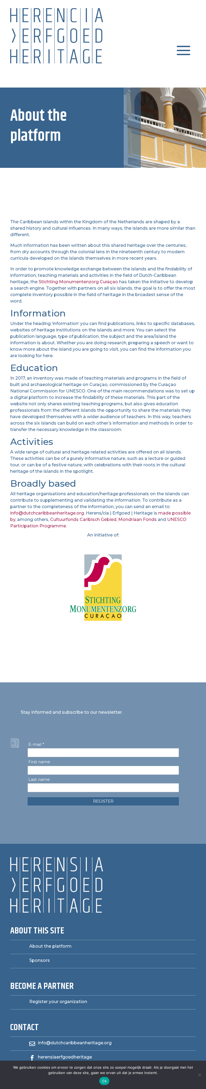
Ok (104, 1081)
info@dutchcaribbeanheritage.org (47, 513)
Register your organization (58, 1001)
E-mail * (36, 744)
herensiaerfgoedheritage (65, 1057)
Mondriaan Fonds (137, 519)
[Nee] (199, 1074)
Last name (39, 779)
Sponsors (39, 960)
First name (39, 761)
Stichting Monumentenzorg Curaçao (78, 281)
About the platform (50, 946)
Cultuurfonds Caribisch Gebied (83, 519)
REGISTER (103, 801)
